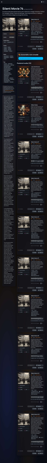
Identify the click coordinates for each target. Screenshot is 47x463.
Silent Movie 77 (35, 295)
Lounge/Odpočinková (38, 80)
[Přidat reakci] (41, 42)
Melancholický (6, 57)
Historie (9, 48)
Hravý (5, 58)
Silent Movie (37, 21)
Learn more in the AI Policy (9, 90)
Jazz (32, 80)
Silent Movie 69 (35, 178)
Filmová (5, 47)
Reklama (5, 49)
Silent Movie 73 (35, 258)
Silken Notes (34, 104)
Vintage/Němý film (10, 42)
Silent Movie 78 (35, 335)
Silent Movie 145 (35, 414)
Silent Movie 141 (35, 373)
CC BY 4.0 (12, 33)
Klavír (5, 42)
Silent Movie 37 (35, 142)
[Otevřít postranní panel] (1, 2)
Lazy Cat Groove (35, 66)
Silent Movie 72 (35, 216)
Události (5, 48)
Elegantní (11, 57)
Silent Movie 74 (35, 19)
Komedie (9, 49)
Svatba (9, 47)
